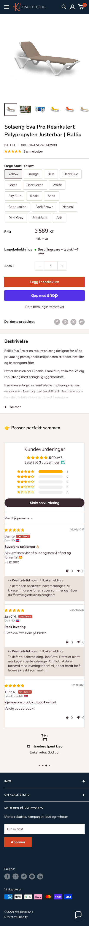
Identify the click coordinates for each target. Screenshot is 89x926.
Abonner (18, 842)
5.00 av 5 (55, 458)
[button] (26, 471)
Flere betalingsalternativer (44, 307)
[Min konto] (72, 7)
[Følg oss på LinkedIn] (40, 876)
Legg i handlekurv (44, 282)
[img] (14, 530)
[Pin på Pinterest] (65, 321)
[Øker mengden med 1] (62, 265)
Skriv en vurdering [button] (44, 503)
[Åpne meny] (6, 7)
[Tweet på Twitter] (73, 321)
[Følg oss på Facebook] (7, 876)
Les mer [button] (13, 562)
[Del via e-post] (82, 321)
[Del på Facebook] (57, 321)
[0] (81, 6)
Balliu (9, 145)
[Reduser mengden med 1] (39, 265)
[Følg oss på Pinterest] (24, 876)
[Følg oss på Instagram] (16, 876)
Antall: (9, 266)
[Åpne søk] (64, 7)
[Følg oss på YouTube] (32, 876)
